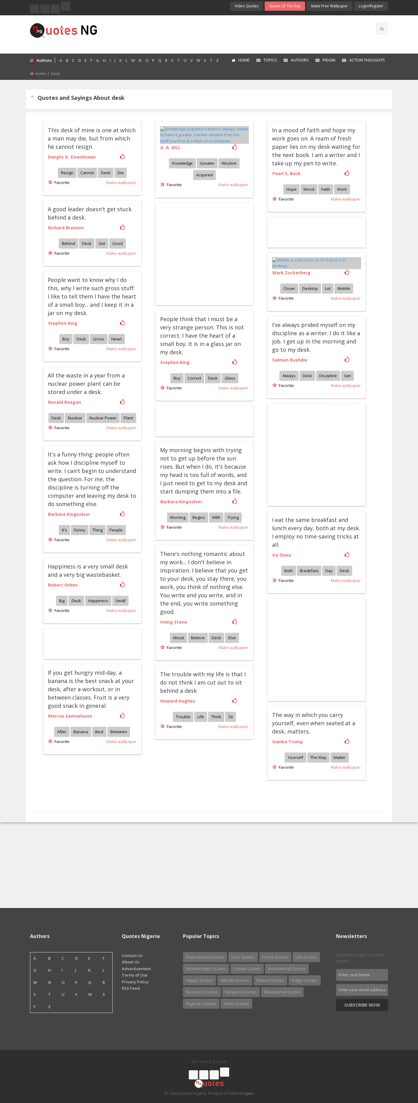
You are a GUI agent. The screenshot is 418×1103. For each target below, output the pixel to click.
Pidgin (329, 60)
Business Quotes (202, 992)
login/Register (371, 6)
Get (102, 243)
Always (289, 375)
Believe (198, 637)
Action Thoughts (367, 60)
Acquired (204, 175)
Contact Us (132, 955)
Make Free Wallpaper (329, 6)
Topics (270, 60)
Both (288, 570)
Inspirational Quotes (205, 957)
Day (329, 570)
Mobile (344, 288)
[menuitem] (240, 61)
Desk (105, 172)
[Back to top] (398, 1064)
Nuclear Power (103, 418)
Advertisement (136, 968)
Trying (233, 517)
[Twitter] (45, 8)
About (178, 637)
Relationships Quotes (206, 968)
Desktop (310, 288)
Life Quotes (306, 957)
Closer (289, 288)
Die (121, 172)
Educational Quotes (282, 992)
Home (244, 60)
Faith (325, 189)
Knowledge (182, 163)
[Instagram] (55, 8)
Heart (116, 339)
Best (99, 731)
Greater (207, 163)
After (61, 731)
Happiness (98, 600)
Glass (230, 378)
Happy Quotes (199, 980)
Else (232, 637)
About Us (130, 962)
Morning (177, 517)
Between (118, 731)
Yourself (295, 757)
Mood (309, 189)
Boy (65, 339)
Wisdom (229, 163)
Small (120, 600)
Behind (68, 243)
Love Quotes (243, 957)
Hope (291, 189)
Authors (300, 60)
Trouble (183, 716)
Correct (194, 378)
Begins (198, 517)
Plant (128, 418)
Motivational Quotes (287, 968)
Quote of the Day (284, 6)
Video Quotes (247, 6)
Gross (98, 339)
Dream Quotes (247, 968)
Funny (79, 530)
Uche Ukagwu (241, 1093)
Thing (97, 530)
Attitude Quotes (234, 980)
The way (318, 757)
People (116, 530)
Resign (67, 172)
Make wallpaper (121, 182)
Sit (230, 716)
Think (216, 716)
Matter (340, 757)
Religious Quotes (241, 992)
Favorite (61, 182)
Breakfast (309, 570)
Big (62, 600)
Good (117, 243)
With (216, 517)
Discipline (328, 375)
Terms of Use (134, 975)
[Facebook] (34, 8)
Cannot (87, 172)
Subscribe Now (362, 1005)
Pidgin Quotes (305, 980)
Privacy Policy (135, 982)
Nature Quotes (270, 980)
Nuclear (75, 418)
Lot (327, 288)
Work (342, 189)
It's (64, 530)
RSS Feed (131, 988)
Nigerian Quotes (201, 1003)
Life (200, 716)
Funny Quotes (275, 957)
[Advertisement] (233, 33)
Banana (80, 731)
